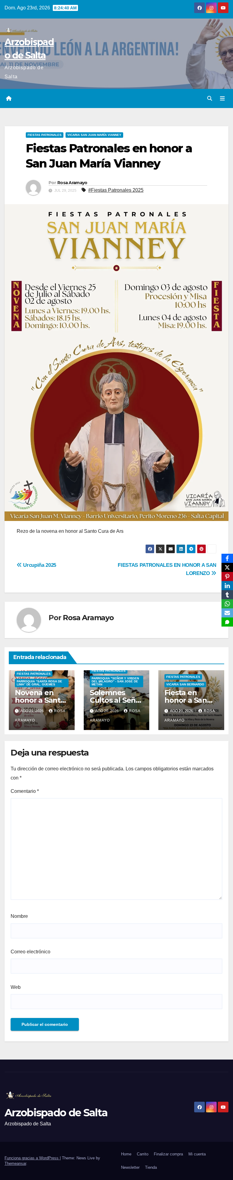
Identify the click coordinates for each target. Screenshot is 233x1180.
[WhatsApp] (227, 603)
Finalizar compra (168, 1154)
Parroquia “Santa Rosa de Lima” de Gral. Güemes (39, 683)
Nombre (19, 916)
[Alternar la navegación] (222, 98)
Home (126, 1154)
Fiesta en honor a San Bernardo (185, 700)
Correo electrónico (30, 951)
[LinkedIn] (227, 585)
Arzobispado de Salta (56, 1112)
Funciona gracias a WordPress (32, 1158)
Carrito (142, 1154)
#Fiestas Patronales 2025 (116, 190)
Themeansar (15, 1163)
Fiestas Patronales (45, 135)
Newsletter (130, 1167)
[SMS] (227, 622)
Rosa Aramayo (72, 182)
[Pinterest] (227, 576)
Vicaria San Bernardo (185, 684)
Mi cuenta (197, 1154)
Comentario (25, 791)
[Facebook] (227, 558)
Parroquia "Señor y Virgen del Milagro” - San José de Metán (115, 681)
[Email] (227, 612)
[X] (227, 567)
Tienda (151, 1167)
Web (16, 987)
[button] (209, 98)
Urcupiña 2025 (39, 565)
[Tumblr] (227, 594)
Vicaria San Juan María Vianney (94, 135)
